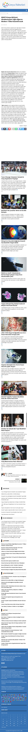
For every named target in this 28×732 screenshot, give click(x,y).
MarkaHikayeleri (21, 677)
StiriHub (2, 689)
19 (24, 721)
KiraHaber (14, 677)
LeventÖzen (15, 671)
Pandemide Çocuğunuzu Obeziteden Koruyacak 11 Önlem (13, 530)
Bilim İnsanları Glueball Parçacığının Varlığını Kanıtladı (13, 633)
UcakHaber (14, 674)
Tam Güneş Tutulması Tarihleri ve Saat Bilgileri (12, 606)
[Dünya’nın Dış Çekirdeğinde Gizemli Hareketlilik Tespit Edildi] (14, 232)
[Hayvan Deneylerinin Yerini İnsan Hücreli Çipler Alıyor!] (14, 356)
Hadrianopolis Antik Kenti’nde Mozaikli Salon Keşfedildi (12, 527)
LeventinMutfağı (15, 682)
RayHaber (6, 540)
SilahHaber (3, 675)
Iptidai (6, 610)
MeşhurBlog (24, 682)
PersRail (8, 687)
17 (17, 721)
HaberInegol (3, 677)
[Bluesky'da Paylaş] (23, 129)
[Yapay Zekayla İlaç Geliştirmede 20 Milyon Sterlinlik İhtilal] (14, 295)
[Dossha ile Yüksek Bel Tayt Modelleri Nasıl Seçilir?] (14, 420)
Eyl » (5, 727)
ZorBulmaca (3, 682)
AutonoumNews (9, 686)
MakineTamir (18, 674)
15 (10, 721)
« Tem (2, 727)
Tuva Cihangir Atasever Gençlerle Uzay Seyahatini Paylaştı (12, 178)
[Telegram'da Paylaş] (21, 129)
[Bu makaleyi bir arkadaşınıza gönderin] (11, 129)
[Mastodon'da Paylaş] (18, 129)
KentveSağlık (8, 682)
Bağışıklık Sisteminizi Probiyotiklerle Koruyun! (10, 531)
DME (5, 689)
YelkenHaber (3, 674)
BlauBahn (14, 686)
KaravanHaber (21, 672)
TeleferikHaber (12, 670)
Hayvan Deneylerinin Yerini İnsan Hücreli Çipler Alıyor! (12, 365)
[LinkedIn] (4, 663)
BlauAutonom (13, 687)
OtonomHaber (4, 671)
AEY (17, 677)
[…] (2, 191)
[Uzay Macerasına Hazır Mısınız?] (14, 452)
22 (10, 723)
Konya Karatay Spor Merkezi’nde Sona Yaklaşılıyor (13, 563)
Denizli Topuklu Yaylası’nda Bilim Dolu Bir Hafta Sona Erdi (12, 397)
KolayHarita (15, 681)
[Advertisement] (14, 56)
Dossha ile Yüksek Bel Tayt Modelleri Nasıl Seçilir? (13, 429)
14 (6, 721)
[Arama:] (14, 13)
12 (24, 719)
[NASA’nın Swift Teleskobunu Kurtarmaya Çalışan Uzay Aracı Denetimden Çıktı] (14, 264)
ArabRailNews (4, 687)
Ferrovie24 (22, 687)
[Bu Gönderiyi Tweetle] (5, 129)
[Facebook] (2, 663)
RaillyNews (3, 686)
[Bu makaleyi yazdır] (14, 129)
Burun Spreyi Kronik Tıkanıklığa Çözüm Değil (10, 537)
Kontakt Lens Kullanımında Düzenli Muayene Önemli (12, 525)
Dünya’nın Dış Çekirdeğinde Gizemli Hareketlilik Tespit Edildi (13, 242)
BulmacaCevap (4, 681)
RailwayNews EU (20, 689)
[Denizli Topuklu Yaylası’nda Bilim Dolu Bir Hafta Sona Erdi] (14, 388)
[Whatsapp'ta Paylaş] (16, 129)
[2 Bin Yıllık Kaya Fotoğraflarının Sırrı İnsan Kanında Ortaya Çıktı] (14, 324)
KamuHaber (9, 674)
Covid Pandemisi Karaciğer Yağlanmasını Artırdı (11, 536)
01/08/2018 (4, 24)
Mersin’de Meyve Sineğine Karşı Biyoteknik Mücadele (13, 569)
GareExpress (19, 686)
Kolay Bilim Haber (8, 573)
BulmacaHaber (4, 678)
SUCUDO (3, 670)
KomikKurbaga (10, 681)
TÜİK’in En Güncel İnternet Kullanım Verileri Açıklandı (13, 620)
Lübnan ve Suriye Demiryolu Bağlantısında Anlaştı (12, 551)
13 (3, 721)
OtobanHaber (9, 677)
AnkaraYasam (4, 672)
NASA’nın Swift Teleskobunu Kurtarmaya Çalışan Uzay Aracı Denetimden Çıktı (11, 274)
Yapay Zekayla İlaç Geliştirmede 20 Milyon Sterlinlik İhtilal (13, 304)
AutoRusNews (9, 689)
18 (21, 721)
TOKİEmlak (3, 683)
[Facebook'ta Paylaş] (2, 129)
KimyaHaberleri (10, 671)
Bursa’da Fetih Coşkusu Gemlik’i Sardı (10, 560)
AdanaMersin (9, 672)
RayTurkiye (20, 681)
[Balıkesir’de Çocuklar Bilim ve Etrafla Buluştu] (14, 202)
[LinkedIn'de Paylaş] (7, 129)
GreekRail (18, 687)
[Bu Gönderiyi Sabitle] (9, 129)
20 (3, 723)
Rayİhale (20, 682)
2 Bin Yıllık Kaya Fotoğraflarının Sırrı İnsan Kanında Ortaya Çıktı (13, 333)
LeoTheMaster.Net (9, 675)
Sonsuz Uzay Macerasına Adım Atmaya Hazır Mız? (13, 604)
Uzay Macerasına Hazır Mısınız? (12, 461)
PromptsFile (14, 689)
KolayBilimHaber (16, 675)
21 (6, 723)
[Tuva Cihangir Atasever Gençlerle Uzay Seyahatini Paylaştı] (14, 168)
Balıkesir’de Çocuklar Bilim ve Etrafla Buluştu (13, 211)
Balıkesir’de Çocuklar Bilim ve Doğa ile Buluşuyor (12, 580)
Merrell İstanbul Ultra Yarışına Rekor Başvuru (11, 567)
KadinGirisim (21, 671)
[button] (26, 10)
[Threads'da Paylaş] (25, 129)
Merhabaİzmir (15, 672)
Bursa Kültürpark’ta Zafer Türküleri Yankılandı (12, 565)
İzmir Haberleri (4, 707)
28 (6, 725)
